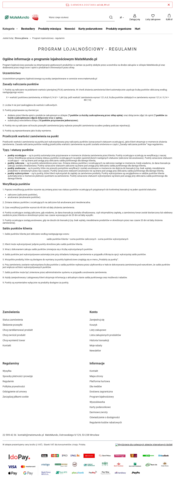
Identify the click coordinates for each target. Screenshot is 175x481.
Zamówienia (11, 312)
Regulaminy (11, 363)
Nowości (70, 28)
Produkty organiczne (118, 28)
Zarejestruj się (97, 319)
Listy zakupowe (98, 330)
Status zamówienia (13, 319)
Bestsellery (28, 28)
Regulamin (8, 381)
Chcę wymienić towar (14, 340)
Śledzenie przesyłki (12, 324)
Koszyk (93, 324)
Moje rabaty (96, 345)
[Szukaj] (111, 17)
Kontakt (7, 345)
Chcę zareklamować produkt (18, 330)
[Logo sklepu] (21, 17)
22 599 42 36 (9, 435)
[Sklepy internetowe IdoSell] (143, 444)
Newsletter (95, 350)
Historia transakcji (99, 340)
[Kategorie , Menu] (17, 29)
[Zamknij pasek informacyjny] (169, 5)
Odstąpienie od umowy (15, 391)
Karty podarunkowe (90, 28)
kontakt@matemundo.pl (31, 435)
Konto (94, 312)
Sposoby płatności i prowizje (18, 376)
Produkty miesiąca (49, 28)
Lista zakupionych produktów (105, 335)
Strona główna (21, 38)
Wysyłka (7, 371)
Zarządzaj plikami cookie (16, 396)
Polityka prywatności (14, 386)
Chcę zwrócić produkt (14, 335)
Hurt (137, 28)
